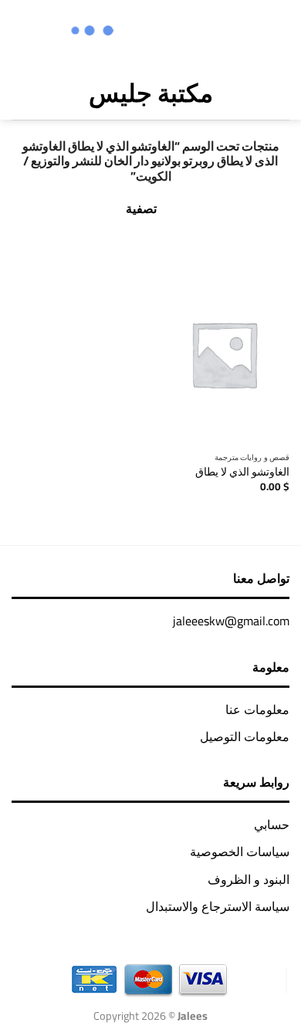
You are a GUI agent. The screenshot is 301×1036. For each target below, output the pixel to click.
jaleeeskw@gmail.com (231, 620)
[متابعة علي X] (187, 32)
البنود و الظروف (248, 879)
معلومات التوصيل (244, 736)
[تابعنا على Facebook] (227, 32)
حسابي (271, 824)
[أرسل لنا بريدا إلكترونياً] (166, 32)
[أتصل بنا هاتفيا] (146, 32)
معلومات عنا (257, 709)
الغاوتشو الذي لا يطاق (242, 472)
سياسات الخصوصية (239, 851)
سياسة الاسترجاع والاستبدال (217, 906)
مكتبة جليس (151, 92)
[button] (278, 93)
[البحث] (50, 92)
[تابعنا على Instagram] (207, 32)
